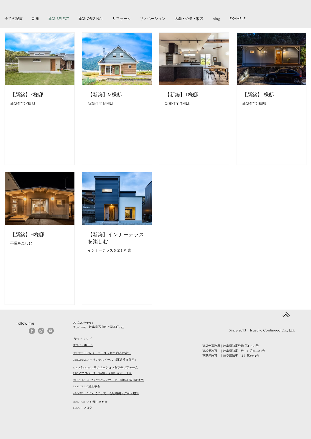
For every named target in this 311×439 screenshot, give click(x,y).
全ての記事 (14, 18)
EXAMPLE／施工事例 (86, 386)
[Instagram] (41, 331)
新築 (35, 18)
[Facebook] (32, 331)
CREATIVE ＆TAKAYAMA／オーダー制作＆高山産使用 (108, 380)
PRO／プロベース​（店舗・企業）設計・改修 (102, 373)
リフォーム (121, 18)
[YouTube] (50, 331)
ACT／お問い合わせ (94, 402)
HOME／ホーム (83, 345)
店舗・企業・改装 (189, 18)
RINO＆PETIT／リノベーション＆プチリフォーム (105, 367)
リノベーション (152, 18)
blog (216, 18)
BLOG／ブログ (82, 408)
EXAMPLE (237, 18)
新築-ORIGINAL (90, 18)
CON (76, 402)
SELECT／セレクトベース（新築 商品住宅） (102, 353)
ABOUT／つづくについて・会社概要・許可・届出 (106, 393)
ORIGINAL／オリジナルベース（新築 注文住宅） (105, 360)
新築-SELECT (58, 18)
